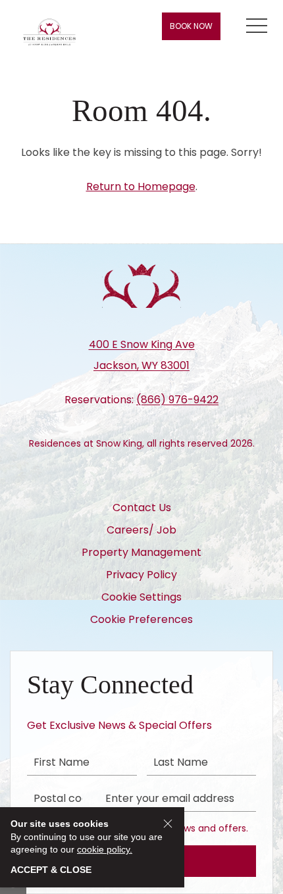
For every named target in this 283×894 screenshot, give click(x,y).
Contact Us (142, 507)
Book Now (191, 26)
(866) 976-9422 (177, 399)
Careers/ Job (141, 529)
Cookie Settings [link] (141, 597)
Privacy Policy (141, 574)
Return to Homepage (140, 186)
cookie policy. (104, 849)
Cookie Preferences (141, 619)
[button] (256, 26)
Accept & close (51, 869)
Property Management (141, 552)
